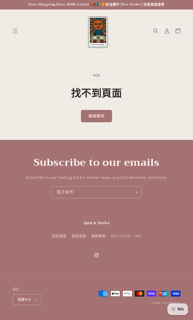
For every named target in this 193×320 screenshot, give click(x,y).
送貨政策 (59, 236)
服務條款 (98, 236)
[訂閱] (135, 192)
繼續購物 (96, 116)
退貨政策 (79, 236)
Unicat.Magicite (171, 303)
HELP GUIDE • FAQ (126, 236)
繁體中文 (24, 299)
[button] (15, 30)
